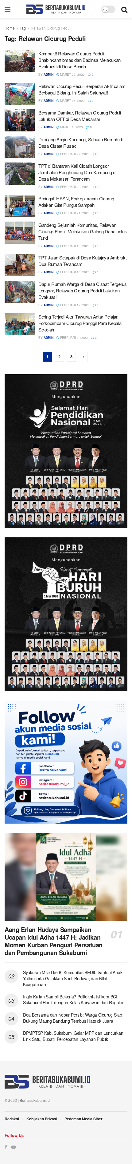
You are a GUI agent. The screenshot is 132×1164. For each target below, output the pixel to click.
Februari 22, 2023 (74, 187)
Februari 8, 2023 (73, 337)
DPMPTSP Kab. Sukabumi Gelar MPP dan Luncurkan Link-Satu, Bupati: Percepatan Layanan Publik (73, 1036)
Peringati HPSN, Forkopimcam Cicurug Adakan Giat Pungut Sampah (76, 201)
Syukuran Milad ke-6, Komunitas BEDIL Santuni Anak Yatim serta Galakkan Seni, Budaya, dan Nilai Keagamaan (72, 978)
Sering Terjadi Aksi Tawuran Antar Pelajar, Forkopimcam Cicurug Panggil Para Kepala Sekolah (79, 323)
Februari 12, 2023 (74, 305)
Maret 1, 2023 (71, 127)
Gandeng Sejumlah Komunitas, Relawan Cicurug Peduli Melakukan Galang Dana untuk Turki (82, 231)
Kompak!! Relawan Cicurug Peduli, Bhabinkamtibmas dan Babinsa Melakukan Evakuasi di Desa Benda (79, 60)
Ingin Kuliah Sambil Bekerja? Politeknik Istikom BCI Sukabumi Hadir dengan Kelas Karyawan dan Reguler (73, 999)
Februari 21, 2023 (74, 213)
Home (10, 27)
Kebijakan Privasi (41, 1119)
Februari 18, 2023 (74, 246)
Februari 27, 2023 (74, 154)
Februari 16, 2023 (74, 272)
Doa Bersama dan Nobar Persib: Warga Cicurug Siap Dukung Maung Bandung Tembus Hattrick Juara (72, 1018)
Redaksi (12, 1119)
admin (48, 74)
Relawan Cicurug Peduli (51, 27)
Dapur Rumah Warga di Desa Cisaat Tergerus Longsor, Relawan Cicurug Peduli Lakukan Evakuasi (82, 290)
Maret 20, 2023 (72, 74)
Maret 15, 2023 (72, 100)
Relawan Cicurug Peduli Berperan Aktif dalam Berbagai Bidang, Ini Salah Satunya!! (82, 89)
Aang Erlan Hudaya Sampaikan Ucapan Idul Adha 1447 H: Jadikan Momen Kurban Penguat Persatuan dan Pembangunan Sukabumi (54, 941)
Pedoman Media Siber (83, 1119)
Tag (23, 27)
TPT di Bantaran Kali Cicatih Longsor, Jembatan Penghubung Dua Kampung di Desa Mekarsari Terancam (77, 172)
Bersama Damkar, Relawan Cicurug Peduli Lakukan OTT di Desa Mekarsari (79, 115)
